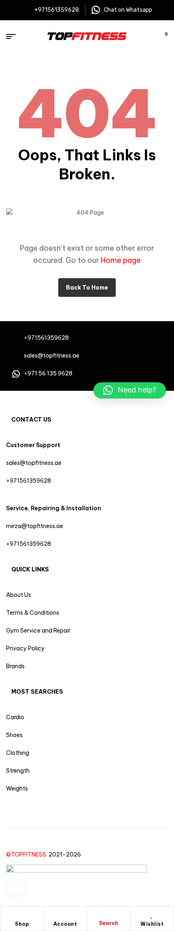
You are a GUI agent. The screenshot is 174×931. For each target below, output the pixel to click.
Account (65, 924)
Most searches (37, 691)
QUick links (30, 569)
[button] (129, 390)
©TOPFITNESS (27, 854)
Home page (121, 260)
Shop (22, 924)
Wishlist (151, 924)
